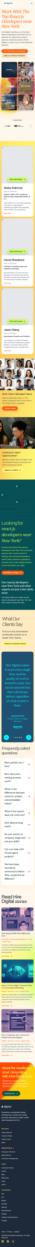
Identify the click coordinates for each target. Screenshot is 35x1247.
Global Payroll (6, 1155)
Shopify (4, 1214)
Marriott (4, 1207)
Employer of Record (8, 1152)
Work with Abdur (16, 179)
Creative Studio (6, 1136)
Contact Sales (10, 408)
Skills (3, 1143)
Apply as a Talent (11, 470)
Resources (5, 1178)
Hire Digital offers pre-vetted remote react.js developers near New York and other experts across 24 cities (16, 600)
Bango (3, 1200)
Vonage (4, 1221)
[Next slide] (28, 737)
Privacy (9, 1232)
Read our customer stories (15, 643)
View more (7, 213)
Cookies (16, 1232)
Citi (2, 1197)
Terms (3, 1232)
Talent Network (6, 1133)
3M (2, 1194)
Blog (3, 1174)
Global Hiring (6, 1148)
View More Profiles (11, 572)
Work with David (16, 251)
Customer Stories (7, 1168)
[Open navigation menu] (32, 3)
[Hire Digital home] (8, 3)
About (3, 1185)
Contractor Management (9, 1159)
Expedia (4, 1204)
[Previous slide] (6, 737)
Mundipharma (6, 1211)
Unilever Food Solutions (9, 1217)
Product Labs (6, 1139)
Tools (3, 1181)
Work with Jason (16, 321)
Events (3, 1171)
